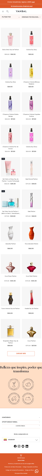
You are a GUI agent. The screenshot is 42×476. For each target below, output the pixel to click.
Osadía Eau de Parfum (31, 308)
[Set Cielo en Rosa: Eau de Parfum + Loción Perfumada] (10, 167)
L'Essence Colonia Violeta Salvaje (10, 115)
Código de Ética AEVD (30, 470)
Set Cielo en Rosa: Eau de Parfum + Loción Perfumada (10, 180)
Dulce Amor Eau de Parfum (10, 50)
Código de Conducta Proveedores (15, 470)
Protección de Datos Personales (12, 467)
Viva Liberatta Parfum (31, 244)
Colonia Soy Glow (10, 82)
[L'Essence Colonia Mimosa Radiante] (31, 70)
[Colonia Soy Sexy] (31, 37)
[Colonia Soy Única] (31, 134)
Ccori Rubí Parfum (31, 276)
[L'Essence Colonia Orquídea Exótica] (31, 102)
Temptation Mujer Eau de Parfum (10, 342)
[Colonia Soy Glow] (10, 70)
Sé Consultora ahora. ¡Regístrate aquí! (22, 6)
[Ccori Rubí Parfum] (31, 264)
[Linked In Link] (26, 446)
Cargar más (21, 353)
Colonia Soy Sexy (31, 50)
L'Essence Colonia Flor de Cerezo (10, 148)
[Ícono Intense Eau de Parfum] (10, 296)
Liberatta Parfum (10, 244)
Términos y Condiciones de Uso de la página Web (21, 463)
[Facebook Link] (15, 446)
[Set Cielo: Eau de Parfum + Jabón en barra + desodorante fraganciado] (10, 199)
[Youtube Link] (23, 446)
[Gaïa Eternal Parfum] (31, 167)
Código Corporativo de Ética (30, 467)
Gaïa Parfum (31, 211)
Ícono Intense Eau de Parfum (11, 308)
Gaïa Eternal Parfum (31, 179)
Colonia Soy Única (31, 147)
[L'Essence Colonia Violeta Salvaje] (10, 102)
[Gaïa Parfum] (31, 199)
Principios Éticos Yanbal (21, 473)
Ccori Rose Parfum (10, 276)
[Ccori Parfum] (31, 328)
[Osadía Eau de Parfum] (31, 296)
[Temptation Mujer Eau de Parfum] (10, 328)
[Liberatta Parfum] (10, 231)
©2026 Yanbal (21, 458)
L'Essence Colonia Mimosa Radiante (31, 83)
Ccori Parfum (32, 341)
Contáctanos (20, 426)
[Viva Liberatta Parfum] (31, 231)
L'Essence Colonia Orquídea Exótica (31, 115)
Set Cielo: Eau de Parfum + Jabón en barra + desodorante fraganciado (10, 212)
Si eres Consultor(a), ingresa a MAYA (21, 2)
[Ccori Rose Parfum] (10, 264)
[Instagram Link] (19, 446)
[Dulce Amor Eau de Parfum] (10, 37)
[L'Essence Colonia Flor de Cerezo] (10, 134)
